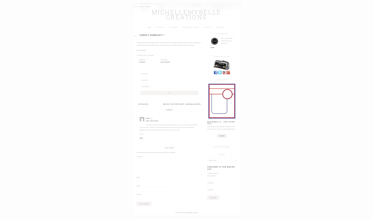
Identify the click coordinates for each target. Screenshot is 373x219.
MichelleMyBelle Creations (186, 14)
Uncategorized (165, 62)
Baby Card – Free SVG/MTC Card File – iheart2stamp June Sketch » (182, 104)
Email (139, 186)
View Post (222, 136)
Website (139, 194)
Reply (141, 138)
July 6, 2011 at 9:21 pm (152, 121)
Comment (140, 156)
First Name (210, 183)
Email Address (212, 176)
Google (212, 47)
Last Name (210, 190)
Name (139, 177)
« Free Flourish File (143, 104)
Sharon (148, 118)
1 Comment (142, 62)
